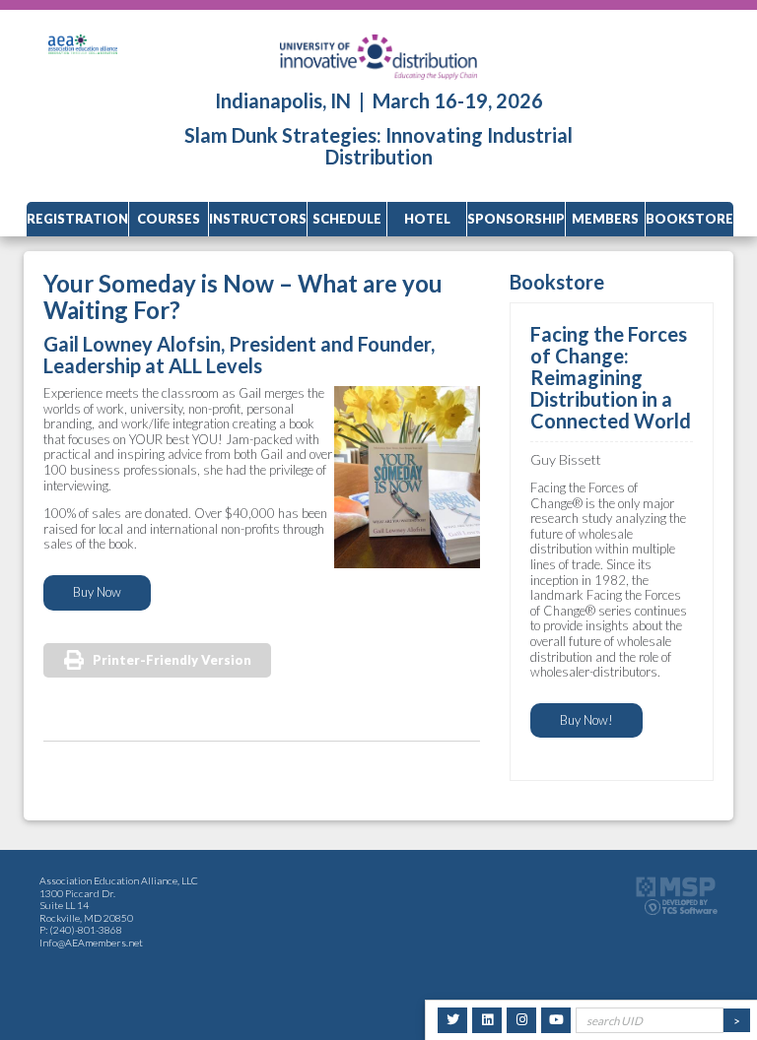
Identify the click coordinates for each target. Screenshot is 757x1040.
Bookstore (689, 219)
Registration (77, 219)
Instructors (258, 219)
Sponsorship (516, 219)
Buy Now (97, 592)
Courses (168, 219)
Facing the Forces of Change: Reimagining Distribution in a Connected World (610, 377)
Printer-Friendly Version (172, 660)
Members (605, 219)
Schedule (346, 219)
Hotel (427, 219)
